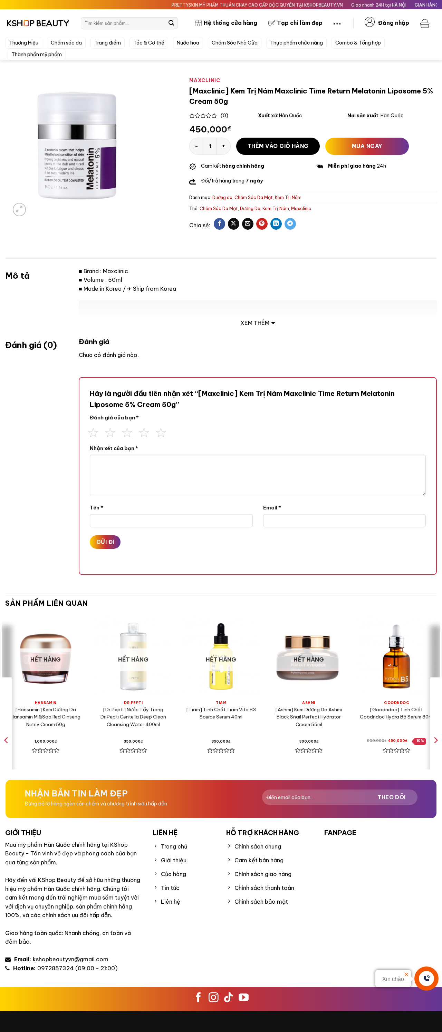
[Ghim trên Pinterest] (262, 224)
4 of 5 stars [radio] (144, 431)
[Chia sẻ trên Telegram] (290, 224)
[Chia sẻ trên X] (233, 224)
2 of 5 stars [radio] (110, 431)
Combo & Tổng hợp (358, 43)
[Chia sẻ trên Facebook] (219, 224)
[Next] (435, 754)
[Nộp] (171, 23)
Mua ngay (367, 145)
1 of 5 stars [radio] (93, 431)
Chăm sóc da (66, 43)
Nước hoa (188, 43)
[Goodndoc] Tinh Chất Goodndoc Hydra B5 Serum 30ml (396, 713)
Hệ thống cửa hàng (230, 22)
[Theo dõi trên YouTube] (244, 998)
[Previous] (6, 754)
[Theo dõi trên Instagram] (214, 998)
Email (272, 508)
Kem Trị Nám (288, 197)
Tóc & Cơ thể (148, 43)
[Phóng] (19, 209)
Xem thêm (254, 322)
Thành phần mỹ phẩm (36, 54)
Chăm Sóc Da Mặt (253, 197)
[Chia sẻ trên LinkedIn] (276, 224)
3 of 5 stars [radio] (127, 431)
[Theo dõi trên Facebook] (198, 998)
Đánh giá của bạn (114, 417)
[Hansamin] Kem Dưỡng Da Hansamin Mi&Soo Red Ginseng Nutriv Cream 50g (45, 717)
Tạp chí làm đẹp (300, 22)
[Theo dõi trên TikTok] (228, 998)
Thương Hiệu (23, 43)
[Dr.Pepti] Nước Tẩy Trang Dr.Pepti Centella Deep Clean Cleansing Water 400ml (133, 717)
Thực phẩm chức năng (296, 43)
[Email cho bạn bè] (247, 224)
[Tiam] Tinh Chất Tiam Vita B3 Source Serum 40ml (221, 713)
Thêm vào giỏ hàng (278, 145)
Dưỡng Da (250, 208)
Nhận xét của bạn (114, 448)
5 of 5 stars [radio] (161, 431)
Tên (96, 508)
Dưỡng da (222, 197)
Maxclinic (301, 208)
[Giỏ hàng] (425, 23)
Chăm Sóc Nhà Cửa (235, 43)
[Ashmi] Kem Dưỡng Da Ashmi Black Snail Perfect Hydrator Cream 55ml (309, 717)
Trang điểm (107, 43)
